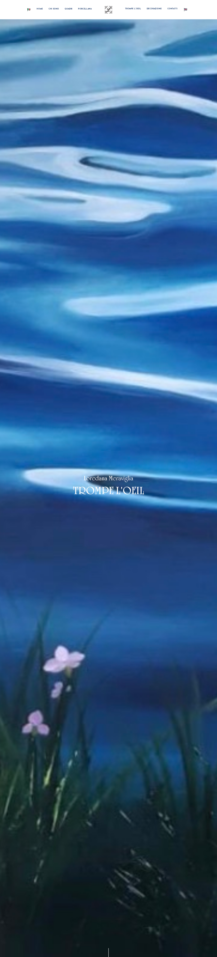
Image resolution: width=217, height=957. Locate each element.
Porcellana (85, 9)
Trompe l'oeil (133, 9)
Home (40, 9)
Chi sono (54, 9)
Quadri (68, 9)
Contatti (172, 9)
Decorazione (154, 9)
